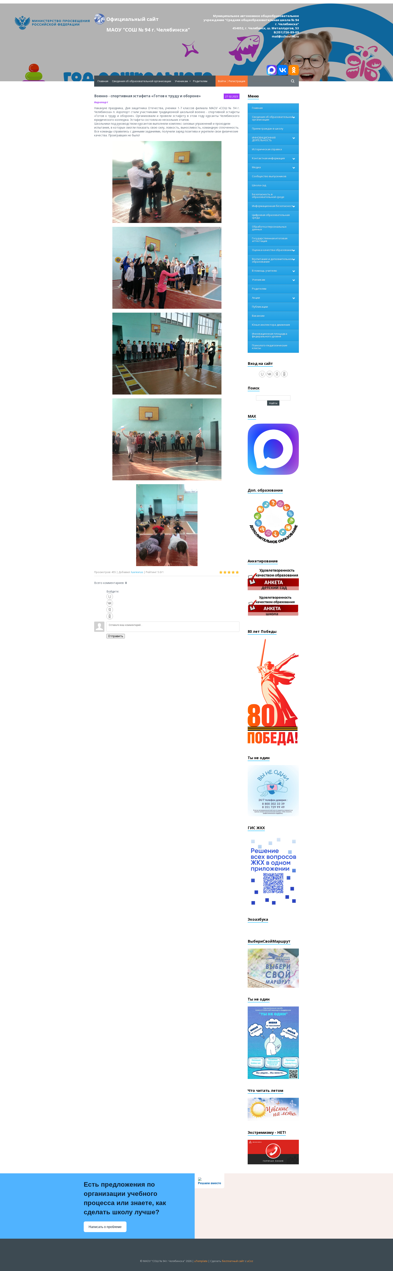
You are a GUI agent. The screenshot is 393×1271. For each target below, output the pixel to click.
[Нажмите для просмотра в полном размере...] (166, 182)
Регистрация (237, 81)
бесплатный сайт (233, 1261)
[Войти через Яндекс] (109, 609)
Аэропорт (101, 102)
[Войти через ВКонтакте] (109, 603)
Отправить (115, 636)
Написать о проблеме (105, 1227)
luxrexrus (137, 572)
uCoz (250, 1261)
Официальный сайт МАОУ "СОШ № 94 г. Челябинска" (148, 20)
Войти (222, 81)
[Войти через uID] (109, 596)
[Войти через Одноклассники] (109, 616)
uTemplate (201, 1261)
